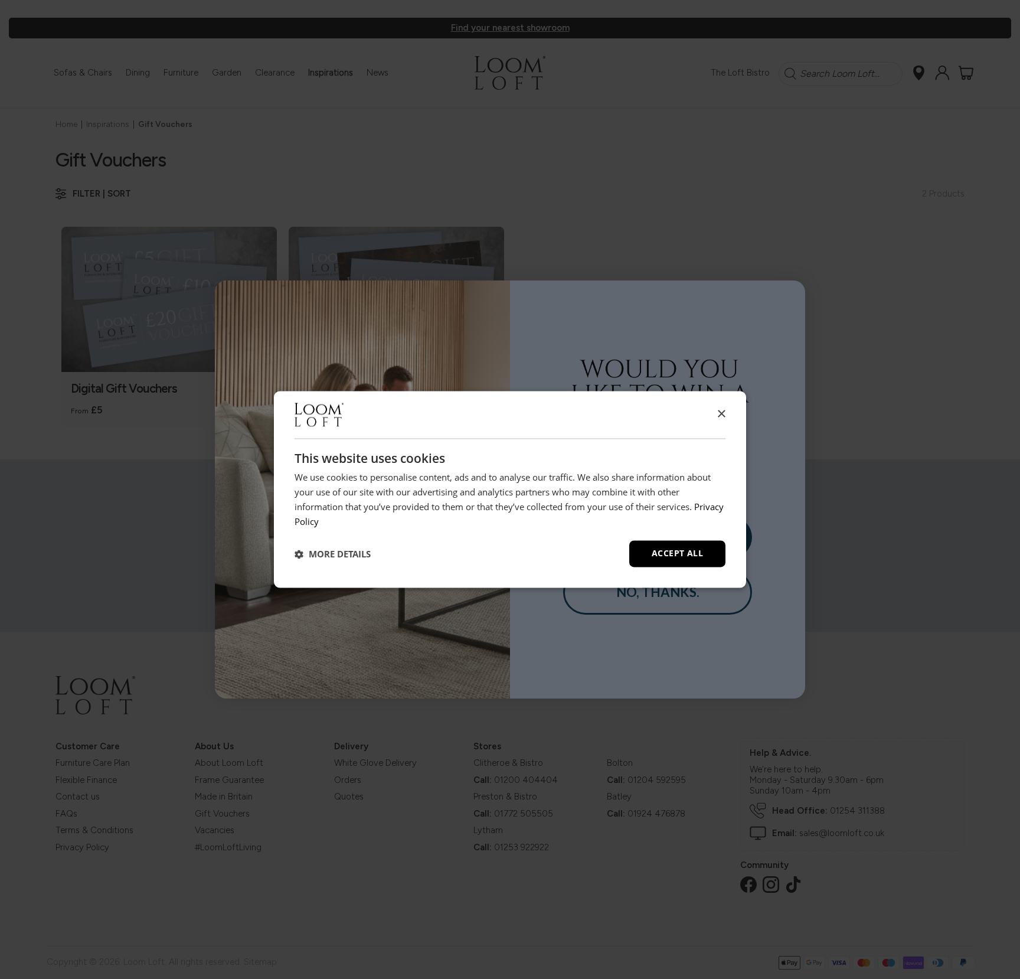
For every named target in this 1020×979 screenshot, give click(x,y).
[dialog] (510, 489)
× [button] (721, 414)
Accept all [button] (677, 553)
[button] (333, 553)
